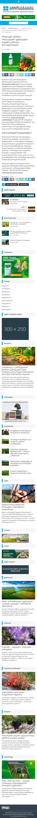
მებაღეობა (5, 286)
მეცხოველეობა (7, 309)
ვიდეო (6, 480)
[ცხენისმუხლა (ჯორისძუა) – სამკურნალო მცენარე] (18, 681)
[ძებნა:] (18, 23)
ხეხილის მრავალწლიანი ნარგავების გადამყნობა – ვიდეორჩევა (13, 507)
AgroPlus (7, 623)
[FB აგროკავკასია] (18, 2)
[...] (2, 389)
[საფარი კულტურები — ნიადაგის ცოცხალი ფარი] (5, 472)
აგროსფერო (23, 184)
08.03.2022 (15, 226)
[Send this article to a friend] (15, 74)
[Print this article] (18, 74)
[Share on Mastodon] (24, 74)
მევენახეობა (6, 291)
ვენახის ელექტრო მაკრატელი (20, 240)
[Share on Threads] (33, 74)
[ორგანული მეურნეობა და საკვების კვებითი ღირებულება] (5, 441)
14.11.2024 (7, 49)
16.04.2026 (15, 235)
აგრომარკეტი (8, 757)
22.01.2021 (15, 242)
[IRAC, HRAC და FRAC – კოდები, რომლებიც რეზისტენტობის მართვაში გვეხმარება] (18, 769)
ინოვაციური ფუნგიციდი (10, 84)
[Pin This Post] (12, 74)
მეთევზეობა (6, 294)
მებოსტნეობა (6, 288)
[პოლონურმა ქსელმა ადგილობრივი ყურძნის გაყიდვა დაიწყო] (18, 724)
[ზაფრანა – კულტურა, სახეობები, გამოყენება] (18, 636)
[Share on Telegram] (27, 74)
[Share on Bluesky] (30, 74)
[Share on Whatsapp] (21, 74)
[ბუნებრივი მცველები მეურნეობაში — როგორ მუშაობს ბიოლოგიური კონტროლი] (5, 451)
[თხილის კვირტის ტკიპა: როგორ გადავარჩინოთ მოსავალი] (5, 233)
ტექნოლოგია (8, 577)
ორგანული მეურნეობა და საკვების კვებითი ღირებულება (20, 442)
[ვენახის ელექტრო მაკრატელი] (5, 242)
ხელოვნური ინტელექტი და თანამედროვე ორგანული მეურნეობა (21, 463)
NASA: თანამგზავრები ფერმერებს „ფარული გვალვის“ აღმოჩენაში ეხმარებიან (17, 604)
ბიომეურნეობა (9, 426)
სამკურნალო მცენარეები (12, 668)
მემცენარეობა (6, 297)
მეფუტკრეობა (6, 303)
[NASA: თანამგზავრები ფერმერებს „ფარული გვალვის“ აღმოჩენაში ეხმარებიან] (18, 590)
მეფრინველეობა (7, 300)
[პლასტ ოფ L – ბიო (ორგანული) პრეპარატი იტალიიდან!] (5, 224)
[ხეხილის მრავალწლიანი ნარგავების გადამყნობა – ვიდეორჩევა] (18, 493)
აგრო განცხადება (11, 184)
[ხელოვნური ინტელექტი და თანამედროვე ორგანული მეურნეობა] (5, 463)
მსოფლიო (7, 711)
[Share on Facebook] (3, 74)
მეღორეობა (6, 306)
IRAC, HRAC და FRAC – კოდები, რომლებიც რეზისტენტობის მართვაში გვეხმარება (16, 783)
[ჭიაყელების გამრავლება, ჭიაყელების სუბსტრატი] (5, 432)
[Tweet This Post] (6, 74)
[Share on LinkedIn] (9, 74)
